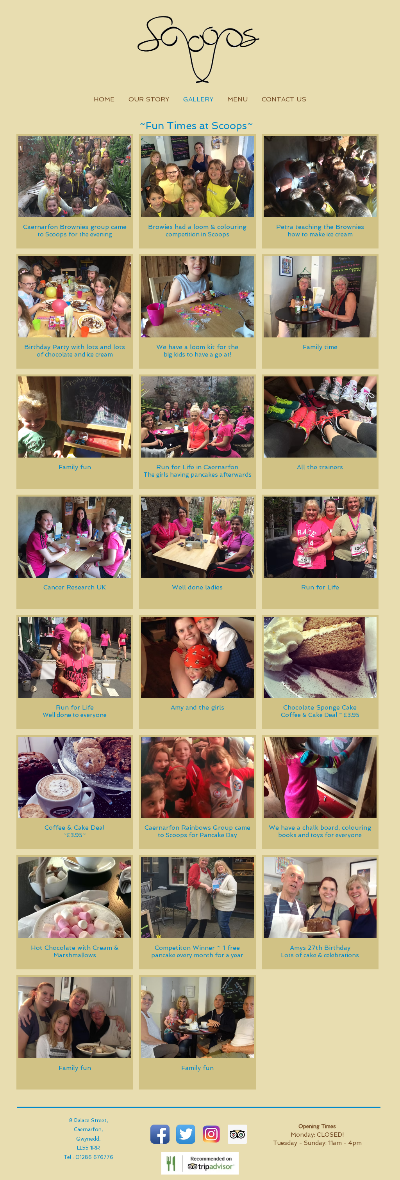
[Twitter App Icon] (185, 1134)
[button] (74, 191)
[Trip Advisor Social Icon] (237, 1134)
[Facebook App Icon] (160, 1134)
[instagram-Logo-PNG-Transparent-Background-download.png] (211, 1134)
